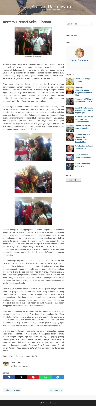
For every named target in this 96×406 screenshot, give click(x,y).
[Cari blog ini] (92, 18)
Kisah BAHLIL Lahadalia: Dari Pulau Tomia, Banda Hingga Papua (84, 110)
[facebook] (9, 377)
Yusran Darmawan (79, 60)
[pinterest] (33, 377)
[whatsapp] (45, 377)
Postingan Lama (56, 390)
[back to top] (92, 402)
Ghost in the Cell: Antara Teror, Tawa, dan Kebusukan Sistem (84, 119)
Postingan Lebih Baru (12, 390)
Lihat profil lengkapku (80, 66)
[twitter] (21, 377)
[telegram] (58, 377)
